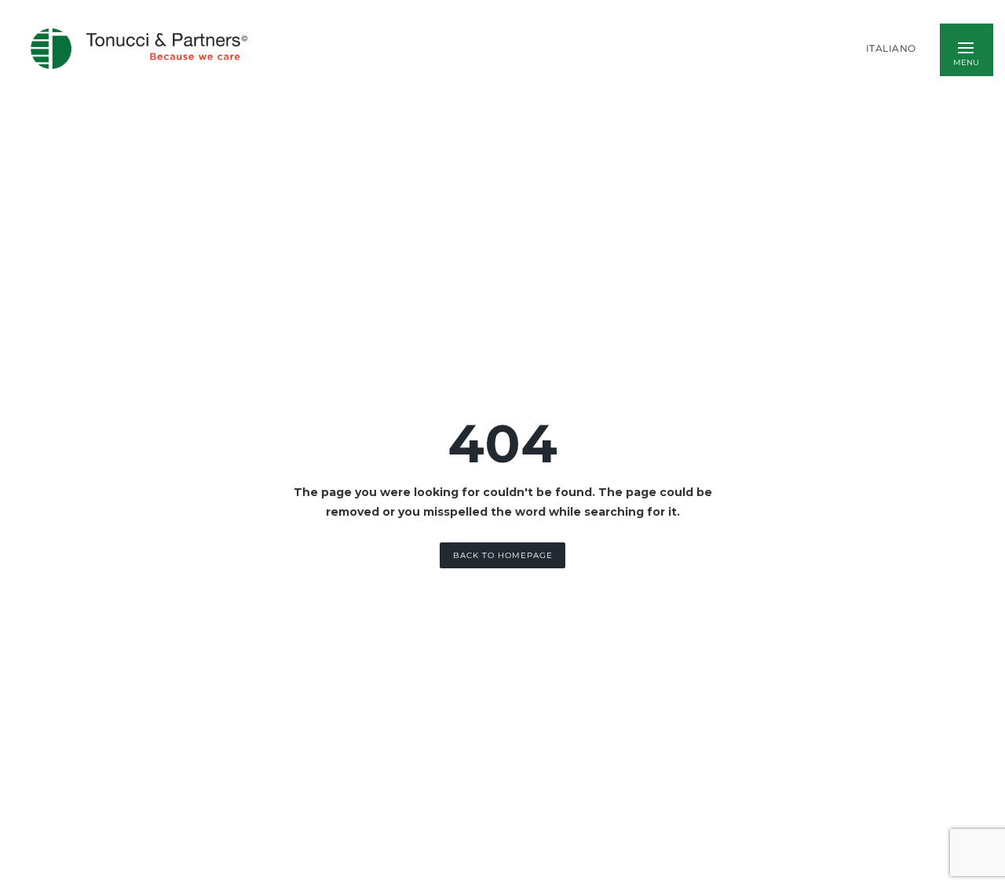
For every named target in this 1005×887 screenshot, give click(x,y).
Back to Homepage (503, 555)
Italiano (891, 48)
